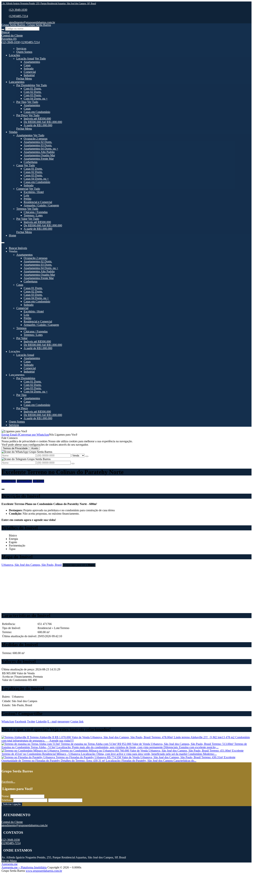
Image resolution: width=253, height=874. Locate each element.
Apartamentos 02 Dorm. (38, 142)
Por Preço (22, 115)
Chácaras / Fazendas (36, 212)
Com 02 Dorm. (32, 91)
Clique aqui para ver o (79, 565)
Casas (27, 65)
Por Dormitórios (25, 85)
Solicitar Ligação (12, 804)
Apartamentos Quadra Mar (39, 155)
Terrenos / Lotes (33, 215)
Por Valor (21, 218)
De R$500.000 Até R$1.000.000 (43, 122)
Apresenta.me (9, 864)
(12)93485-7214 (18, 16)
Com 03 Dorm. (32, 95)
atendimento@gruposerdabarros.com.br (32, 22)
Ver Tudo (40, 58)
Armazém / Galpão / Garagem (41, 205)
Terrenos (21, 208)
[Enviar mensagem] (86, 456)
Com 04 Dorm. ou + (36, 98)
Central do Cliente (12, 822)
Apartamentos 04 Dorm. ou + (41, 148)
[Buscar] (2, 29)
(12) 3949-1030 (18, 9)
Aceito (34, 448)
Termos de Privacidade (15, 448)
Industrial (29, 75)
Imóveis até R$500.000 (37, 118)
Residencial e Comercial (38, 202)
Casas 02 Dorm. (33, 172)
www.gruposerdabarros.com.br (44, 870)
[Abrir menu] (2, 241)
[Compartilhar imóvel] (2, 489)
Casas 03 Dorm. (33, 175)
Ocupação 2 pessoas (35, 138)
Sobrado (29, 68)
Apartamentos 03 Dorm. (38, 145)
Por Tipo (21, 101)
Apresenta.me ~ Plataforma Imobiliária (24, 867)
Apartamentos (32, 61)
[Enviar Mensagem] (72, 463)
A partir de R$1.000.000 (38, 125)
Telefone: (6, 800)
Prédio (27, 198)
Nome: (5, 796)
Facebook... (8, 781)
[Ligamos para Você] (14, 431)
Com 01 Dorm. (32, 88)
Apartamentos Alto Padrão (39, 152)
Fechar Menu (24, 78)
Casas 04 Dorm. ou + (36, 178)
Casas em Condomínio (37, 111)
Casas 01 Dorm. (33, 168)
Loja (26, 195)
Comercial (30, 71)
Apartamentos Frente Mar (39, 158)
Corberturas (30, 162)
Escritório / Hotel (34, 192)
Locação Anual (25, 58)
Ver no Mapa (9, 860)
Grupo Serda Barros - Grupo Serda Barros (26, 25)
